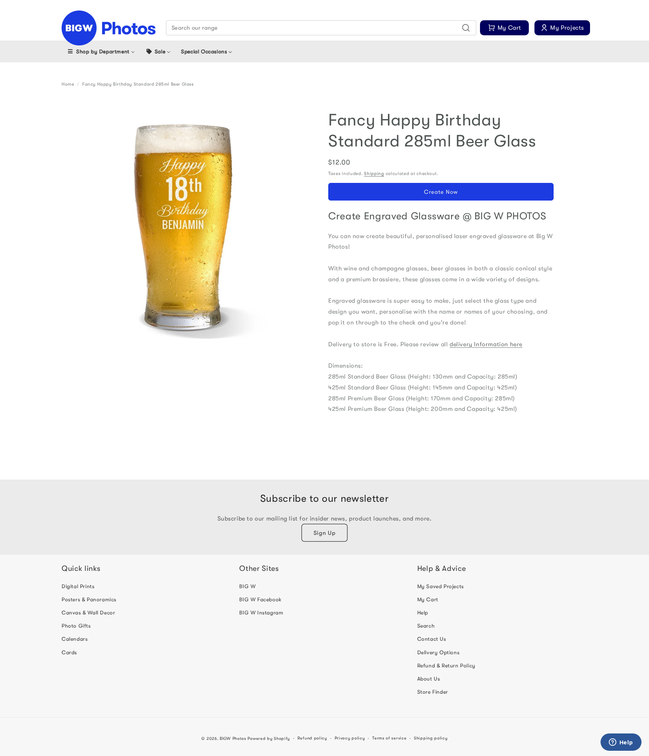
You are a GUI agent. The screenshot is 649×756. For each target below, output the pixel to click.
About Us (428, 679)
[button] (321, 27)
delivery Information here (486, 344)
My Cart (427, 599)
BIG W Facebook (260, 599)
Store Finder (432, 692)
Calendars (75, 639)
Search (426, 626)
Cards (69, 652)
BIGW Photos (233, 738)
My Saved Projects (440, 586)
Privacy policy (350, 738)
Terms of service (389, 738)
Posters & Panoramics (89, 599)
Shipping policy (431, 738)
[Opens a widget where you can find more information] (620, 742)
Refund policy (312, 738)
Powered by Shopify (269, 738)
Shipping (374, 173)
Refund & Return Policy (446, 665)
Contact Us (431, 639)
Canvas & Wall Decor (88, 613)
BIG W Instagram (261, 613)
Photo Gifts (76, 626)
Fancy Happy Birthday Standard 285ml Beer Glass (138, 84)
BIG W (247, 586)
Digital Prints (78, 586)
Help (422, 613)
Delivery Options (438, 652)
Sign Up (325, 533)
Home (68, 84)
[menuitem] (101, 51)
